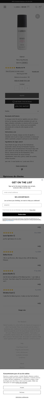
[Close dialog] (42, 180)
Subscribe (22, 214)
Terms (13, 220)
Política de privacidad (21, 382)
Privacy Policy (32, 210)
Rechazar (22, 392)
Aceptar (22, 387)
